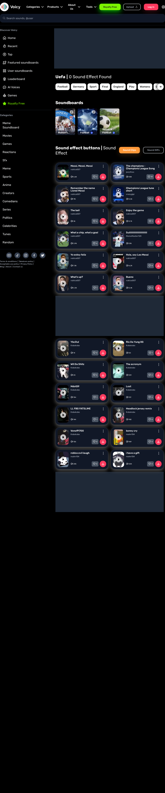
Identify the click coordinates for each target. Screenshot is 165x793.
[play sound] (63, 172)
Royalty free (16, 103)
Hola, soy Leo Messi (137, 254)
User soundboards (20, 71)
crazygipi (130, 194)
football (63, 86)
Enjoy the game (135, 210)
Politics (7, 217)
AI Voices (14, 87)
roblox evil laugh (80, 453)
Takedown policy (26, 261)
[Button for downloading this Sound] (103, 177)
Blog (2, 267)
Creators (8, 193)
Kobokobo (75, 345)
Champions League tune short (140, 189)
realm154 (130, 434)
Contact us (18, 267)
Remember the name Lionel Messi (83, 189)
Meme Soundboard (11, 125)
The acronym (133, 364)
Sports (7, 176)
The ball (75, 210)
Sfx (5, 160)
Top (10, 54)
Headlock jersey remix (139, 408)
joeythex (130, 172)
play (131, 86)
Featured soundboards (23, 62)
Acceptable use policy (9, 264)
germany (78, 86)
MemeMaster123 (133, 236)
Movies (7, 135)
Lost (128, 386)
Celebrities (10, 226)
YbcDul (75, 342)
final (105, 86)
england (118, 86)
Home (12, 38)
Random (8, 242)
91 (152, 177)
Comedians (10, 201)
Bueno (129, 277)
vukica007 (75, 169)
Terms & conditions (8, 261)
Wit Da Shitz (77, 364)
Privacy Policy (27, 264)
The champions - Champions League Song (140, 167)
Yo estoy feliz (78, 254)
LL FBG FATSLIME (81, 408)
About (8, 267)
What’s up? (77, 277)
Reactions (9, 152)
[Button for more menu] (103, 166)
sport (93, 86)
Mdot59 (75, 386)
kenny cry (131, 430)
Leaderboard (16, 79)
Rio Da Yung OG (135, 342)
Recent (12, 46)
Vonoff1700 (77, 430)
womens (145, 86)
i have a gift (132, 453)
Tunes (7, 234)
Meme (7, 168)
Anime (7, 185)
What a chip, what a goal (84, 232)
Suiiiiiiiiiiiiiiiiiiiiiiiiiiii (136, 232)
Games (12, 95)
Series (7, 209)
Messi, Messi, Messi (82, 166)
